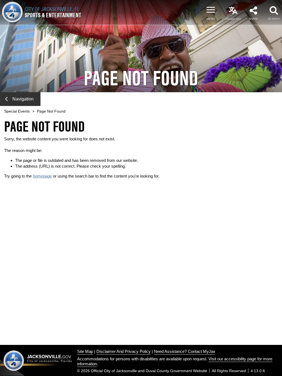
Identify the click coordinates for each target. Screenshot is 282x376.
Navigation (23, 99)
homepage (42, 176)
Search (274, 18)
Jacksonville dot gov (38, 360)
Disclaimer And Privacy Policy (123, 351)
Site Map (85, 351)
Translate (233, 19)
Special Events (17, 111)
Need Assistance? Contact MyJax (184, 351)
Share (253, 18)
